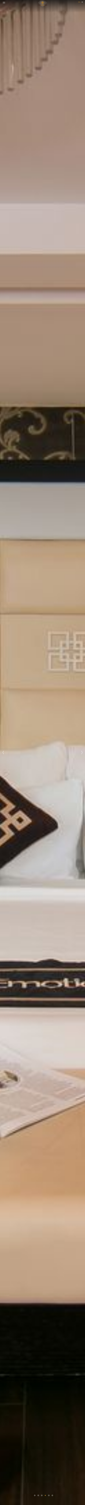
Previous (3, 752)
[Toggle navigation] (4, 2)
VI (82, 2)
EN (79, 2)
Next (81, 752)
